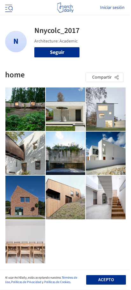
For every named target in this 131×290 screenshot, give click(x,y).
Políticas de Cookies (57, 282)
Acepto (106, 280)
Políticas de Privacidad (26, 282)
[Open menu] (8, 7)
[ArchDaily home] (65, 8)
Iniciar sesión (112, 7)
